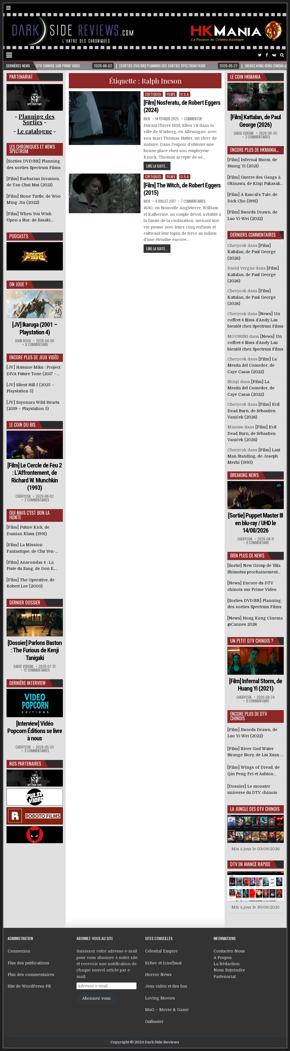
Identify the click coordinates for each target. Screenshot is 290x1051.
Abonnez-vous (96, 998)
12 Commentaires (37, 670)
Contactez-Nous (229, 951)
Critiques (153, 94)
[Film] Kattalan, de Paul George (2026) (256, 121)
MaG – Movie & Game (167, 1009)
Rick (147, 119)
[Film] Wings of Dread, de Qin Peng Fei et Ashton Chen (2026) (253, 771)
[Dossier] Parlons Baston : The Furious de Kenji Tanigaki (35, 650)
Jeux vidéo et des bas (166, 986)
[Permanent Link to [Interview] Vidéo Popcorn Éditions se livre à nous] (35, 703)
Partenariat (225, 976)
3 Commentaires (36, 751)
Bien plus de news (247, 555)
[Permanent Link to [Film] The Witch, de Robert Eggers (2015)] (105, 193)
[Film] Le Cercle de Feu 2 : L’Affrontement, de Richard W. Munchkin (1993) (34, 476)
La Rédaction (227, 964)
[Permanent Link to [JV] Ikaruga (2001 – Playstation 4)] (35, 304)
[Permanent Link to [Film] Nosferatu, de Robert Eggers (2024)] (105, 118)
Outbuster (154, 1021)
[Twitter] (260, 55)
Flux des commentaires (31, 974)
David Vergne (23, 666)
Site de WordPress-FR (29, 986)
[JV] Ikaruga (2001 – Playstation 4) (34, 328)
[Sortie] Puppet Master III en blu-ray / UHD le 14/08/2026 (255, 523)
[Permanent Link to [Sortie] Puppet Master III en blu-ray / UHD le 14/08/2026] (255, 495)
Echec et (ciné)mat (163, 963)
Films (171, 94)
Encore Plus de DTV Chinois (248, 716)
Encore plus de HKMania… (254, 149)
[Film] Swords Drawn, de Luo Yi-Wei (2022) (252, 732)
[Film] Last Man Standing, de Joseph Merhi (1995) (253, 456)
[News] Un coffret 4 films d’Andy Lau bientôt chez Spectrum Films (255, 320)
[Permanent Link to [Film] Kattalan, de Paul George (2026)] (255, 97)
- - (34, 131)
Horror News (158, 974)
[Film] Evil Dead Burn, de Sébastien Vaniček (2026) (253, 410)
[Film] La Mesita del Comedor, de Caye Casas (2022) (252, 365)
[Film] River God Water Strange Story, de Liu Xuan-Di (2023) (254, 752)
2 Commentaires (36, 500)
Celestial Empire (161, 951)
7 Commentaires (193, 201)
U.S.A (185, 94)
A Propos (223, 957)
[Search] (282, 55)
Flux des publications (28, 963)
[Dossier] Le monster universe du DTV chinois (252, 789)
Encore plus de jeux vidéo (34, 357)
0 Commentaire (36, 344)
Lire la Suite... (157, 166)
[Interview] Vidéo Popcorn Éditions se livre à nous (34, 731)
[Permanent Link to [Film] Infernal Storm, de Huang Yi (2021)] (255, 661)
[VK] (274, 55)
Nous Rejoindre (229, 970)
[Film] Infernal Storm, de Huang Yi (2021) (255, 685)
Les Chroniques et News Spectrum (32, 149)
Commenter (193, 119)
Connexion (19, 951)
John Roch (23, 341)
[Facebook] (267, 55)
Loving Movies (160, 998)
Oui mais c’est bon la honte (29, 515)
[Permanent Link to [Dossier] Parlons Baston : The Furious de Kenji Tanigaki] (35, 622)
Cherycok (23, 496)
